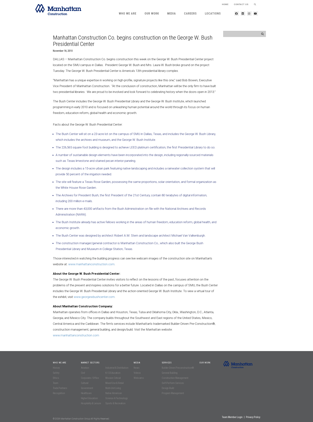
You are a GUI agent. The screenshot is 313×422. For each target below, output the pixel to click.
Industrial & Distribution (116, 367)
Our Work (152, 13)
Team (55, 383)
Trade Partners (60, 388)
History (56, 367)
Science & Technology (116, 398)
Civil (83, 372)
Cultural (84, 383)
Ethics (56, 377)
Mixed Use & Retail (114, 383)
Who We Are (127, 13)
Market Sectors (90, 362)
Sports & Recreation (115, 403)
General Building (170, 372)
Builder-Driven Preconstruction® (178, 367)
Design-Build (168, 388)
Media (171, 13)
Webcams (139, 377)
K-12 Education (112, 372)
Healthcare (86, 393)
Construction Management (175, 377)
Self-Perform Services (173, 383)
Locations (213, 13)
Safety (56, 372)
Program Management (173, 393)
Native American (113, 393)
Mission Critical (113, 377)
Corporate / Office (90, 377)
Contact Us (241, 4)
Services (167, 362)
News (136, 367)
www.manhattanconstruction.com (91, 264)
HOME (225, 4)
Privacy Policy (253, 417)
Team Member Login (232, 417)
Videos (137, 372)
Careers (190, 13)
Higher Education (89, 398)
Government (87, 388)
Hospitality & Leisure (91, 403)
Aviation (85, 367)
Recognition (59, 393)
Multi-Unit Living (113, 388)
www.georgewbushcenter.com (94, 297)
